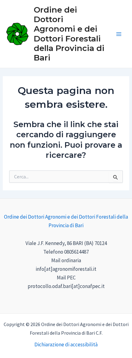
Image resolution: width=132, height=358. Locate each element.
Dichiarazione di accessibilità (66, 344)
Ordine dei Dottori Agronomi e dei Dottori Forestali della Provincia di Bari (69, 34)
